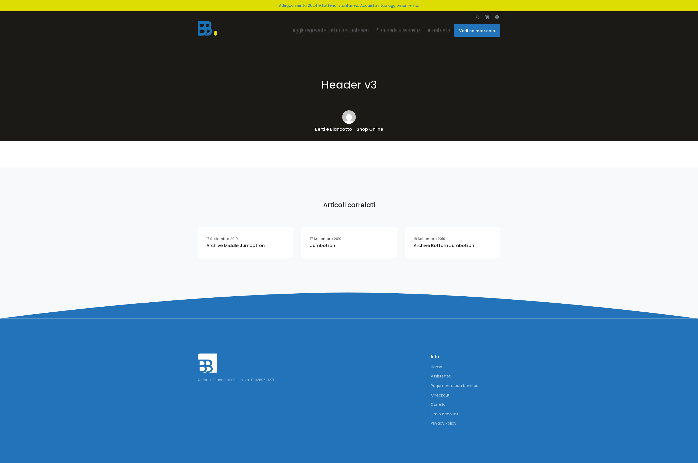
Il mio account (444, 414)
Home (436, 367)
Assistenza (439, 31)
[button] (477, 17)
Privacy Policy (443, 423)
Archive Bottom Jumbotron (444, 245)
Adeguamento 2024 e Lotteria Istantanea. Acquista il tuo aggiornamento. (349, 5)
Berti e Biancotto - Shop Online (349, 129)
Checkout (440, 395)
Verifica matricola (477, 30)
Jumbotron (322, 245)
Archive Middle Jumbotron (235, 245)
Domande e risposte (398, 31)
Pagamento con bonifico (455, 385)
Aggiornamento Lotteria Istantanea (331, 31)
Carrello (438, 404)
